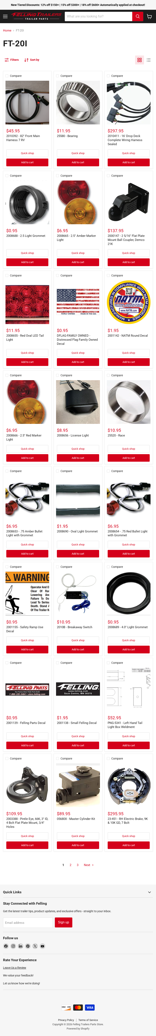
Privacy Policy (66, 1020)
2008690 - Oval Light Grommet (77, 531)
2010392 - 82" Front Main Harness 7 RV (23, 138)
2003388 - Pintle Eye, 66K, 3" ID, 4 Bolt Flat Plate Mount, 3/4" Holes (27, 823)
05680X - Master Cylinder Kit (76, 819)
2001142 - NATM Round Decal (128, 335)
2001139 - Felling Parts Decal (26, 723)
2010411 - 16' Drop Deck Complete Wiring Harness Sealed (125, 140)
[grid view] (139, 60)
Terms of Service (88, 1020)
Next (87, 865)
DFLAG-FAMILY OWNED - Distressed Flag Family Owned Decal (77, 339)
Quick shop (27, 153)
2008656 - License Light (73, 435)
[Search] (137, 16)
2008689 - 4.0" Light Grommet (128, 627)
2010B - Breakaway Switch (74, 627)
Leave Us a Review (14, 967)
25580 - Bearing (67, 136)
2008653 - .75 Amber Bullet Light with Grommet (24, 533)
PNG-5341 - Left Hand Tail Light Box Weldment (125, 725)
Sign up (63, 922)
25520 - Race (116, 435)
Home (7, 30)
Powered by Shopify (78, 1028)
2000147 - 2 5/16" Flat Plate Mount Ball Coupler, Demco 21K (126, 240)
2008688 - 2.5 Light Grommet (25, 236)
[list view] (148, 60)
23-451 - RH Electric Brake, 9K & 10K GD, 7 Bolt (128, 821)
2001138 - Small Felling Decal (77, 723)
